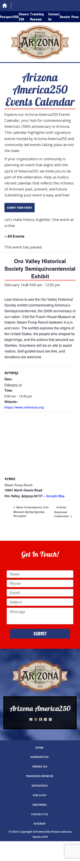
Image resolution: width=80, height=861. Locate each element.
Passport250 (9, 16)
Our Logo (39, 795)
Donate (65, 16)
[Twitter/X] (45, 719)
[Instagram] (36, 719)
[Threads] (50, 719)
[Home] (5, 5)
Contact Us (54, 16)
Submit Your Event (19, 207)
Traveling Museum (37, 16)
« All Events (14, 236)
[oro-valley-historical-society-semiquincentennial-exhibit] (40, 676)
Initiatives (40, 785)
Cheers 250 (24, 16)
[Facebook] (41, 719)
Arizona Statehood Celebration (61, 511)
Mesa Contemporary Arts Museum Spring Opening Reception (31, 511)
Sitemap (39, 823)
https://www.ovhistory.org (24, 407)
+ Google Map (54, 496)
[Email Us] (31, 719)
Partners (39, 804)
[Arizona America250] (40, 42)
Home (40, 747)
